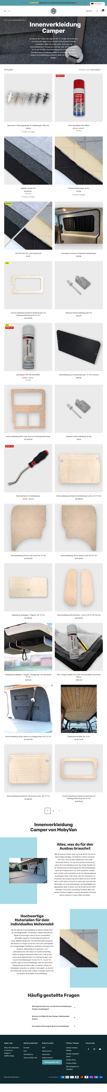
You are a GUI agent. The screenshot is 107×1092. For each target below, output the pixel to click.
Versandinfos (28, 1054)
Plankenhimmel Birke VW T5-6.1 (79, 737)
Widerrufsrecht (47, 1058)
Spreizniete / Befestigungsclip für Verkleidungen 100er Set (28, 125)
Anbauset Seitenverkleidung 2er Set (79, 436)
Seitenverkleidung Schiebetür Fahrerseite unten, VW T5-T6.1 (28, 796)
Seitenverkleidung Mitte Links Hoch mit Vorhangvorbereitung (28, 436)
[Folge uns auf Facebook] (88, 1049)
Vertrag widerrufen (52, 1062)
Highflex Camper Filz (28, 188)
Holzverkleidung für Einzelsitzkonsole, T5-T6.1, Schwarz (79, 375)
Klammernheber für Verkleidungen (28, 496)
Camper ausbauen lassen (72, 1055)
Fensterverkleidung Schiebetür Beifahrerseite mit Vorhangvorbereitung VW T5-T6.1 (28, 314)
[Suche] (9, 11)
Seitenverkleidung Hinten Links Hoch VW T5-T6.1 (28, 556)
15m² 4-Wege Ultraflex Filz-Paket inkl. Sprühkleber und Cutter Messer (79, 676)
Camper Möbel (71, 1063)
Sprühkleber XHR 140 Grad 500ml (28, 375)
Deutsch (89, 11)
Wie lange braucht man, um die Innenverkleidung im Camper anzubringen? (52, 1007)
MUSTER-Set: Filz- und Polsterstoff (28, 253)
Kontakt (26, 1048)
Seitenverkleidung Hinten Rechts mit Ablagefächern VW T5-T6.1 (28, 737)
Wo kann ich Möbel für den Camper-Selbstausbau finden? (50, 1017)
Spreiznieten (58, 887)
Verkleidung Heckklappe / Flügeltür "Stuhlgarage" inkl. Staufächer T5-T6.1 (28, 676)
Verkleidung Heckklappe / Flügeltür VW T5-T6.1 (28, 615)
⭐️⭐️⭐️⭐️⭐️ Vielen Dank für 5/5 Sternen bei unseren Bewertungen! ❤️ (54, 3)
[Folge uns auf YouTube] (100, 1049)
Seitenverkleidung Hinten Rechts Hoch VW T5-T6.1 (79, 556)
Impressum (46, 1054)
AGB (43, 1048)
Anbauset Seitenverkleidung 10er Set (79, 313)
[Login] (97, 11)
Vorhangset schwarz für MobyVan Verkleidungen (78, 253)
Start (5, 20)
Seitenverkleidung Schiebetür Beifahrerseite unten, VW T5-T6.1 (78, 496)
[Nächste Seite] (59, 811)
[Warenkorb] (102, 11)
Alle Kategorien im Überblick (72, 1068)
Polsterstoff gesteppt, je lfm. (78, 188)
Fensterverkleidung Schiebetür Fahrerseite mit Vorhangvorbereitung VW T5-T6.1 (78, 797)
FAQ (25, 1051)
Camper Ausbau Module (71, 1049)
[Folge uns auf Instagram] (94, 1049)
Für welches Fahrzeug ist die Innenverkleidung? (50, 1026)
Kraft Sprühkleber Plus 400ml (78, 125)
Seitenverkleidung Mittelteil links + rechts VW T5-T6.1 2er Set (79, 615)
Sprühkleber (88, 884)
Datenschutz (47, 1051)
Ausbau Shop (71, 1060)
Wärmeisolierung (90, 873)
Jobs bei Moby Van (30, 1058)
